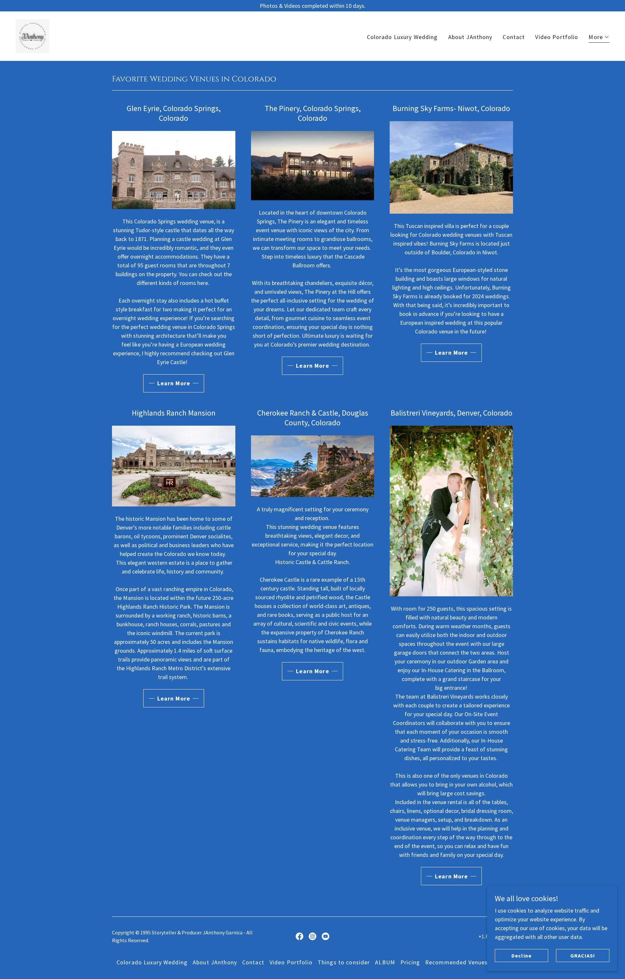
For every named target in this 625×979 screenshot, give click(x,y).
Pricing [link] (410, 962)
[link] (32, 35)
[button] (599, 38)
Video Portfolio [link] (556, 37)
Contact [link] (514, 37)
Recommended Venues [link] (456, 962)
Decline (521, 955)
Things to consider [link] (344, 962)
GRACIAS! (582, 955)
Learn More (173, 383)
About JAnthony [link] (470, 37)
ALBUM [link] (385, 962)
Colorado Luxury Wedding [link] (402, 37)
